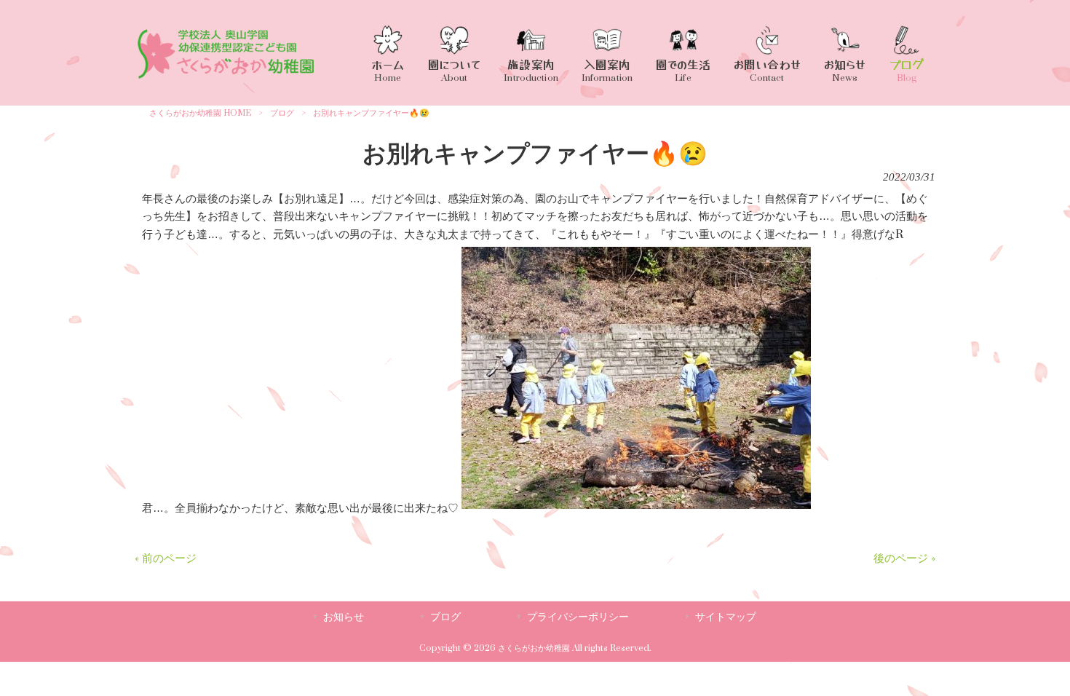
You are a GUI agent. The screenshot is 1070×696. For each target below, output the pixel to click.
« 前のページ (166, 558)
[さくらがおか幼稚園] (226, 75)
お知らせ (343, 617)
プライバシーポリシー (578, 617)
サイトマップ (725, 617)
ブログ (282, 113)
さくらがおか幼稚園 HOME (200, 113)
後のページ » (904, 558)
